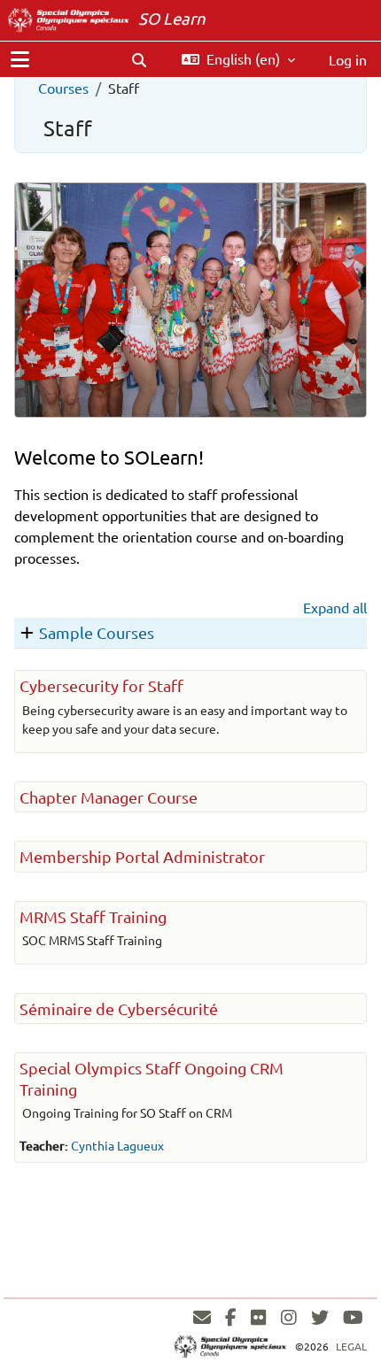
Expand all (335, 607)
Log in (348, 59)
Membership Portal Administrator (142, 856)
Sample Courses (96, 632)
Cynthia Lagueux (117, 1145)
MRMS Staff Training (93, 916)
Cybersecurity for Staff (101, 685)
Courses (63, 87)
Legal (351, 1346)
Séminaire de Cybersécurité (118, 1008)
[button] (139, 59)
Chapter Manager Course (108, 797)
